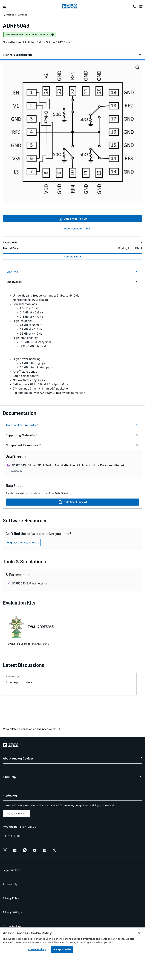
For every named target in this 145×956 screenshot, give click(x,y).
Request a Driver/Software (23, 542)
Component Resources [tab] (23, 445)
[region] (72, 941)
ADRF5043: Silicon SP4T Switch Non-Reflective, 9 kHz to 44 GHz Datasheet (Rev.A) (67, 465)
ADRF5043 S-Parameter (27, 583)
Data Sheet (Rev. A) (75, 218)
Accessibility (10, 884)
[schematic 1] (72, 133)
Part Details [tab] (14, 282)
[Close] (139, 933)
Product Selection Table (75, 228)
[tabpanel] (72, 344)
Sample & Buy (72, 256)
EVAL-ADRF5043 (41, 627)
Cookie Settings (12, 926)
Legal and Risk (11, 869)
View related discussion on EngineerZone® (29, 728)
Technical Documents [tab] (22, 425)
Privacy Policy (11, 898)
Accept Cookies (62, 949)
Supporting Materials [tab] (21, 435)
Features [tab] (12, 272)
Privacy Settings (12, 912)
